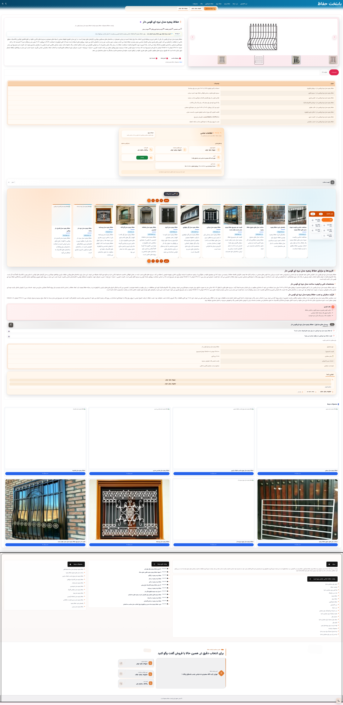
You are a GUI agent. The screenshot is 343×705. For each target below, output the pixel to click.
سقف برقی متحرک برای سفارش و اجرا (328, 620)
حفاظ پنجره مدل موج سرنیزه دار (245, 542)
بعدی (166, 201)
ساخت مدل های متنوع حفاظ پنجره (328, 542)
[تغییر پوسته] (6, 4)
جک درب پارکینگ (333, 593)
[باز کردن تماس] (338, 700)
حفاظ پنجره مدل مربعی (331, 470)
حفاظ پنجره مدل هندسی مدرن (161, 470)
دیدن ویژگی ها (298, 473)
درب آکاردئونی (243, 4)
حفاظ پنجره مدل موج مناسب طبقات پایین (242, 470)
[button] (171, 331)
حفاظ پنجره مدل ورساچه (162, 542)
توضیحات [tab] (334, 72)
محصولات (195, 4)
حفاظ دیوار (219, 4)
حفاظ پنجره (227, 4)
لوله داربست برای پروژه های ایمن (329, 625)
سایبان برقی (334, 617)
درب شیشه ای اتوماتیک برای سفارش (328, 611)
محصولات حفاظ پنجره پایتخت (99, 26)
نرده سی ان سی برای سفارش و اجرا (328, 634)
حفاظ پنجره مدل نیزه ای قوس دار (172, 39)
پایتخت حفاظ (110, 26)
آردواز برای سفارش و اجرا (331, 584)
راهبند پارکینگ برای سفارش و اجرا (329, 614)
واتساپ (142, 157)
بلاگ (201, 4)
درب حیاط (235, 4)
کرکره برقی (334, 623)
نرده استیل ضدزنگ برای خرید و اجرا (328, 631)
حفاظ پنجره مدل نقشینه (78, 470)
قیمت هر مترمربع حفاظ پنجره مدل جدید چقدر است (71, 542)
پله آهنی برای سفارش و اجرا (330, 590)
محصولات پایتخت (332, 628)
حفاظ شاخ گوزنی (209, 4)
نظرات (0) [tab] (324, 72)
